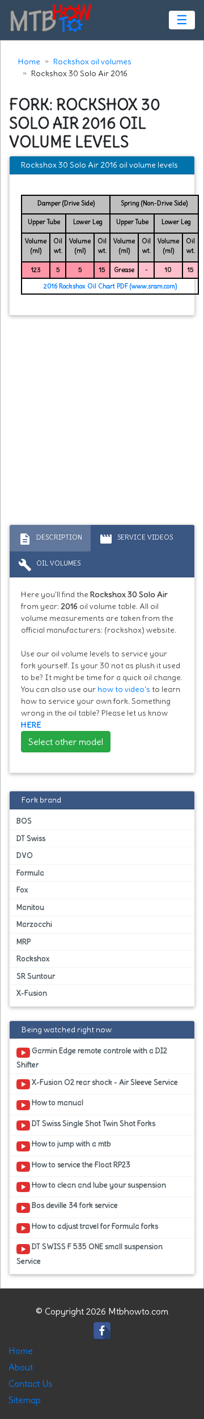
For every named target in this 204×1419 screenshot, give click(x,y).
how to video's (123, 689)
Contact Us (30, 1383)
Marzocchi (34, 924)
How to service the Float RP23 (80, 1165)
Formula (30, 873)
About (20, 1367)
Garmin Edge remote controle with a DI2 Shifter (91, 1058)
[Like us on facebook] (102, 1328)
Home (29, 61)
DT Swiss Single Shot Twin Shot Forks (92, 1123)
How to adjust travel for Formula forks (94, 1226)
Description (50, 539)
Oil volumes (49, 565)
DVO (24, 855)
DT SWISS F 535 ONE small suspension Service (89, 1253)
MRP (23, 942)
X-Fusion (31, 993)
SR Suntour (35, 976)
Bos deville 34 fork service (74, 1205)
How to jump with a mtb (70, 1144)
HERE (31, 725)
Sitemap (24, 1399)
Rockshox (32, 958)
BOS (24, 821)
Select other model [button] (65, 741)
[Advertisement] (102, 422)
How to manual (56, 1102)
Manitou (30, 907)
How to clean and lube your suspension (98, 1185)
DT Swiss (30, 838)
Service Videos (136, 539)
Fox (22, 890)
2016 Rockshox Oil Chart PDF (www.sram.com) (110, 286)
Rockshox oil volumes (92, 61)
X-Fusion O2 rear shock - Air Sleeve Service (104, 1082)
